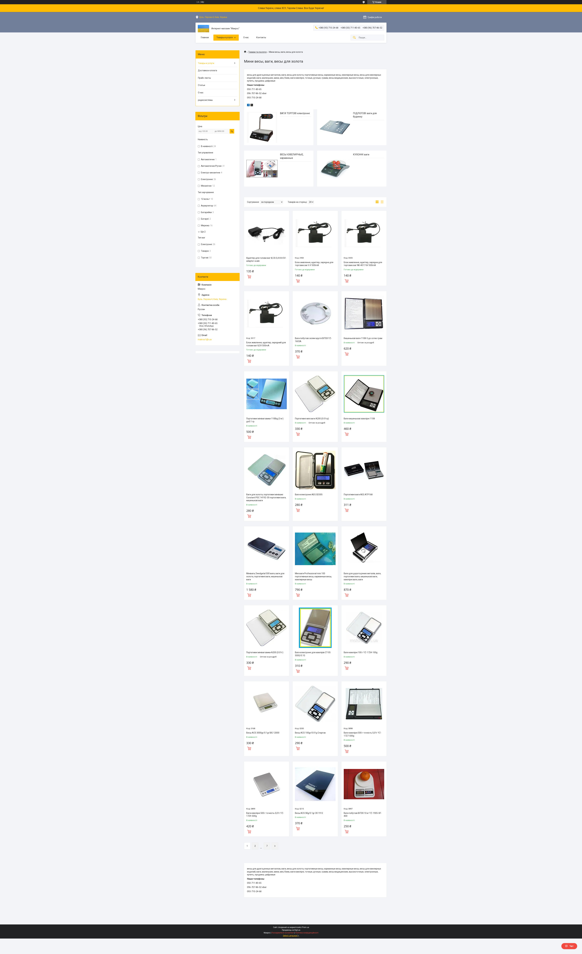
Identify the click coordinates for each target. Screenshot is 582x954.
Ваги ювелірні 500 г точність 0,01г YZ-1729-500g (265, 814)
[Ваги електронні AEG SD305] (315, 470)
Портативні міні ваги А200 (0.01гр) (312, 418)
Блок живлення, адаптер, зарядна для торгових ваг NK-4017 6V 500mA (363, 264)
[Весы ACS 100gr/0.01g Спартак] (315, 704)
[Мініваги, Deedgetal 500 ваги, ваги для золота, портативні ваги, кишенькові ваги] (266, 549)
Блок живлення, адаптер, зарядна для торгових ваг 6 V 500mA (314, 264)
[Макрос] (203, 28)
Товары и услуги (224, 37)
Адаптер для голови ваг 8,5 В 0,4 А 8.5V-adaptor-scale (266, 259)
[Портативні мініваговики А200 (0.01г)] (266, 628)
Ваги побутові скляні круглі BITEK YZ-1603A (313, 340)
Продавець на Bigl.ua (291, 930)
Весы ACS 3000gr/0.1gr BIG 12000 (262, 733)
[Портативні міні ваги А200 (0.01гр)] (315, 394)
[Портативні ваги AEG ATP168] (364, 470)
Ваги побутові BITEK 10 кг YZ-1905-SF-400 (363, 814)
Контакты (261, 37)
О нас (246, 37)
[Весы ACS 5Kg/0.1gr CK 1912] (315, 784)
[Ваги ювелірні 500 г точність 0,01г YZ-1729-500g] (266, 784)
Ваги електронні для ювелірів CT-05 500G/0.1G (313, 654)
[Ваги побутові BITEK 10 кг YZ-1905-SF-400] (364, 784)
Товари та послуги (257, 52)
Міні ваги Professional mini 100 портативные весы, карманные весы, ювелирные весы (313, 576)
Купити (249, 276)
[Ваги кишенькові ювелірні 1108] (364, 394)
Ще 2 (203, 232)
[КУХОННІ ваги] (335, 168)
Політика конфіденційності (306, 933)
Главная (205, 37)
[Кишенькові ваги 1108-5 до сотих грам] (364, 313)
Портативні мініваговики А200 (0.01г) (264, 652)
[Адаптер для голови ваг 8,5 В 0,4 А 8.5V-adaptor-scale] (266, 233)
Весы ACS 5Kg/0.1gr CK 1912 (309, 813)
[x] (252, 105)
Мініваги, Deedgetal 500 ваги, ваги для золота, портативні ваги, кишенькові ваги (265, 576)
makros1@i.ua (205, 339)
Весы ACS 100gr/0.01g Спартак (310, 733)
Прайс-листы (204, 78)
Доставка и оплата (207, 70)
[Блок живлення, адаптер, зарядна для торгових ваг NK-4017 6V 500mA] (364, 233)
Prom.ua (305, 927)
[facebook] (248, 105)
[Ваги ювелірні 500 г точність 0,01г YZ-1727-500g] (364, 704)
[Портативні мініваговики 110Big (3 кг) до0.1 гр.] (266, 394)
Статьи (201, 85)
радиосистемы (205, 100)
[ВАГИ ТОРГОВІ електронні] (262, 127)
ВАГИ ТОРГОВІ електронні (295, 113)
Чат (572, 946)
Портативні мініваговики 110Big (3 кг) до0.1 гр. (264, 420)
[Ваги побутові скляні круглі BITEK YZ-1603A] (315, 313)
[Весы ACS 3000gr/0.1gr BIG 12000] (266, 704)
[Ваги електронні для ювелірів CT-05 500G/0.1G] (315, 628)
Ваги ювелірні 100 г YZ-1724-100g (360, 652)
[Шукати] (354, 37)
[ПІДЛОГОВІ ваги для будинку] (335, 127)
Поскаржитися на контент (283, 933)
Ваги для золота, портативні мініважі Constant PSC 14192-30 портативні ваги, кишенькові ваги (266, 497)
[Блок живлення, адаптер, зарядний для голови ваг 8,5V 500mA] (266, 313)
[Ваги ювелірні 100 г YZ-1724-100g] (364, 628)
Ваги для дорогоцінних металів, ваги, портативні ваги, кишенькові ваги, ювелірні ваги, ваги (362, 576)
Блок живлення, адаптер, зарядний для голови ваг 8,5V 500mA (266, 344)
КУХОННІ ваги (361, 154)
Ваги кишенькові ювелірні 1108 (359, 418)
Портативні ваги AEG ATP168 (358, 494)
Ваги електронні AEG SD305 (309, 494)
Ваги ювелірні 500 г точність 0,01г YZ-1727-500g (362, 734)
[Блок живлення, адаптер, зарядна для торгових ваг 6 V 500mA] (315, 233)
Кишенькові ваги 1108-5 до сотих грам (363, 338)
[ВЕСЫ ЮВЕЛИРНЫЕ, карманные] (262, 168)
